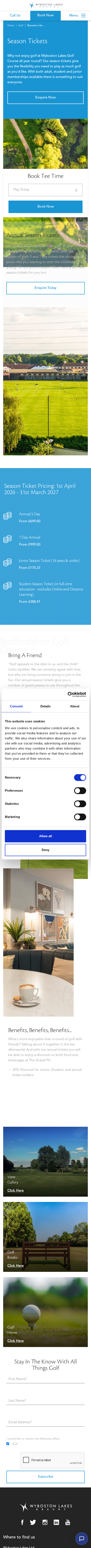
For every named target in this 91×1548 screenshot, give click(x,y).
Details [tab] (45, 706)
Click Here (15, 1190)
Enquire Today (45, 288)
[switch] (80, 790)
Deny (45, 850)
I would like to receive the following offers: (33, 1438)
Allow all (45, 836)
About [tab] (74, 706)
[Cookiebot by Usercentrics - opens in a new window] (67, 694)
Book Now (45, 206)
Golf (20, 25)
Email (9, 1417)
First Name (13, 1374)
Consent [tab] (16, 706)
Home (10, 25)
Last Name (13, 1395)
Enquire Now (45, 97)
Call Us (15, 15)
